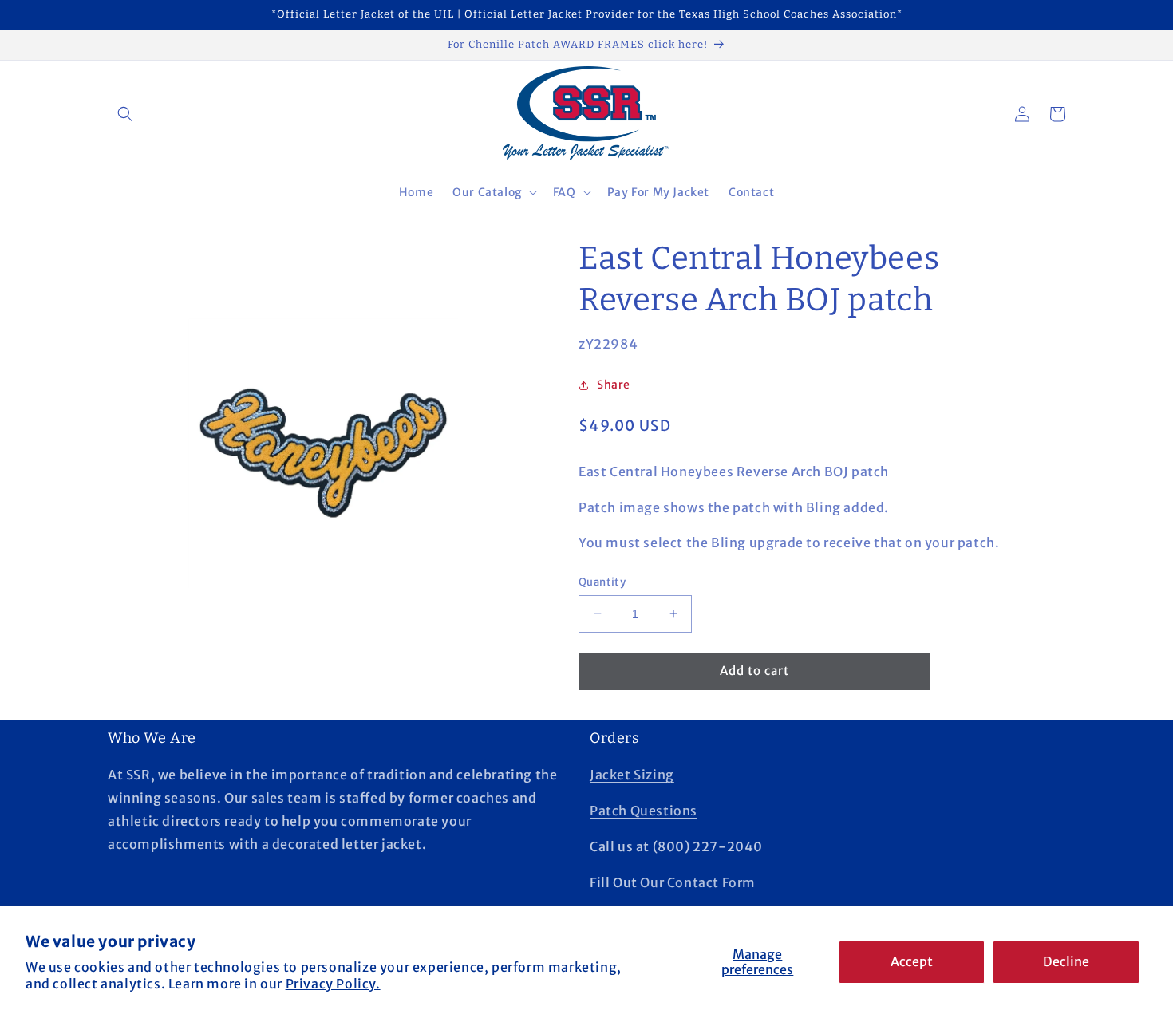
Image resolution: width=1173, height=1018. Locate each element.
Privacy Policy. (333, 984)
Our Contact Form (698, 882)
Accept (912, 961)
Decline (1066, 961)
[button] (125, 114)
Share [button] (613, 384)
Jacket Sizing (632, 775)
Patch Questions (643, 811)
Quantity (602, 582)
